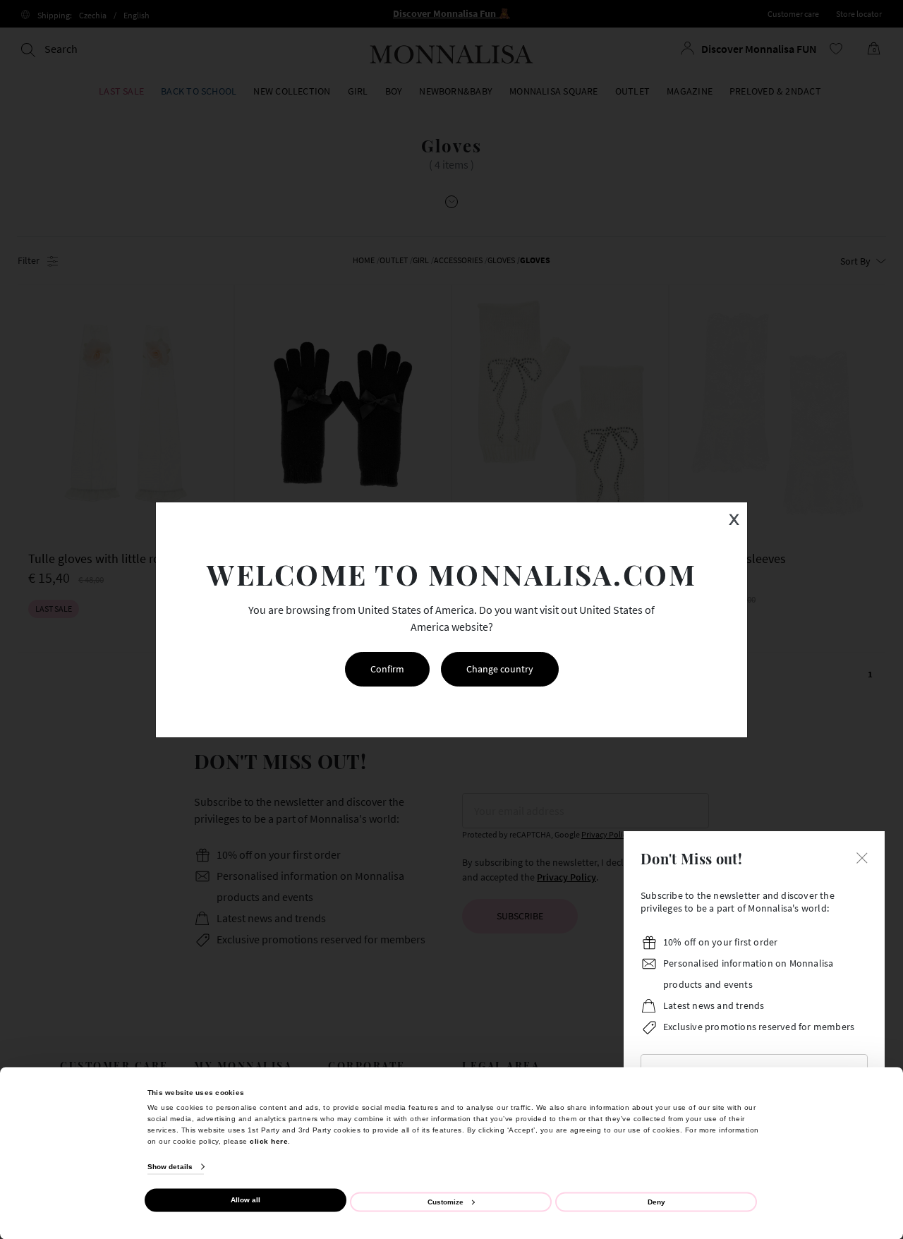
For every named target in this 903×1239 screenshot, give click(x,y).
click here (269, 1140)
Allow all (245, 1200)
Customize (445, 1201)
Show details (170, 1167)
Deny (656, 1201)
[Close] (862, 856)
